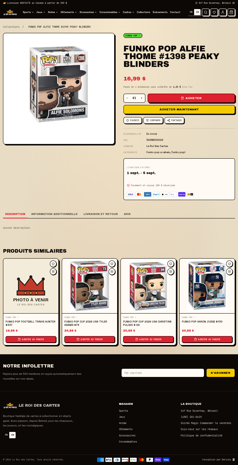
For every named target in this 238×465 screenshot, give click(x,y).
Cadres (127, 12)
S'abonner (220, 372)
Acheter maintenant (179, 109)
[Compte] (222, 12)
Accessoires (87, 12)
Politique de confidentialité (201, 435)
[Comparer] (53, 271)
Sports (27, 12)
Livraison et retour (100, 214)
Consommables (108, 12)
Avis (127, 214)
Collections (143, 12)
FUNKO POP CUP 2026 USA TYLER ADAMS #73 (85, 323)
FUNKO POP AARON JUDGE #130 (202, 321)
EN (197, 12)
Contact (175, 12)
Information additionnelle (54, 214)
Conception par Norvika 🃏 (218, 459)
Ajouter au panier (33, 339)
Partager (176, 120)
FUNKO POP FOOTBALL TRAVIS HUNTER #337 (30, 323)
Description (15, 214)
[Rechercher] (205, 12)
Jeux (39, 12)
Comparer (155, 120)
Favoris (134, 120)
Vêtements (67, 12)
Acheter (194, 98)
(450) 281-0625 (191, 417)
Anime (51, 12)
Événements (160, 12)
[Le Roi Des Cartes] (10, 12)
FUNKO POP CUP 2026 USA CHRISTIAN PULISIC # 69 (147, 323)
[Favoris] (214, 12)
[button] (231, 12)
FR (191, 12)
